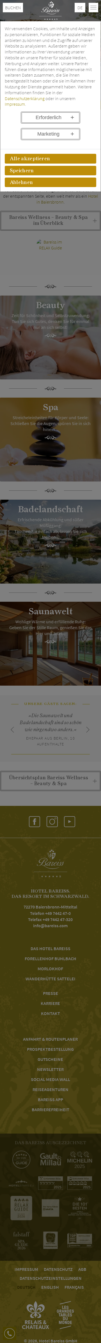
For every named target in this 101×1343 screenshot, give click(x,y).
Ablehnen (21, 182)
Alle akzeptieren (30, 158)
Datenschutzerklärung (25, 98)
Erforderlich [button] (48, 117)
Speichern (22, 170)
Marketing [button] (48, 134)
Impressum (15, 104)
